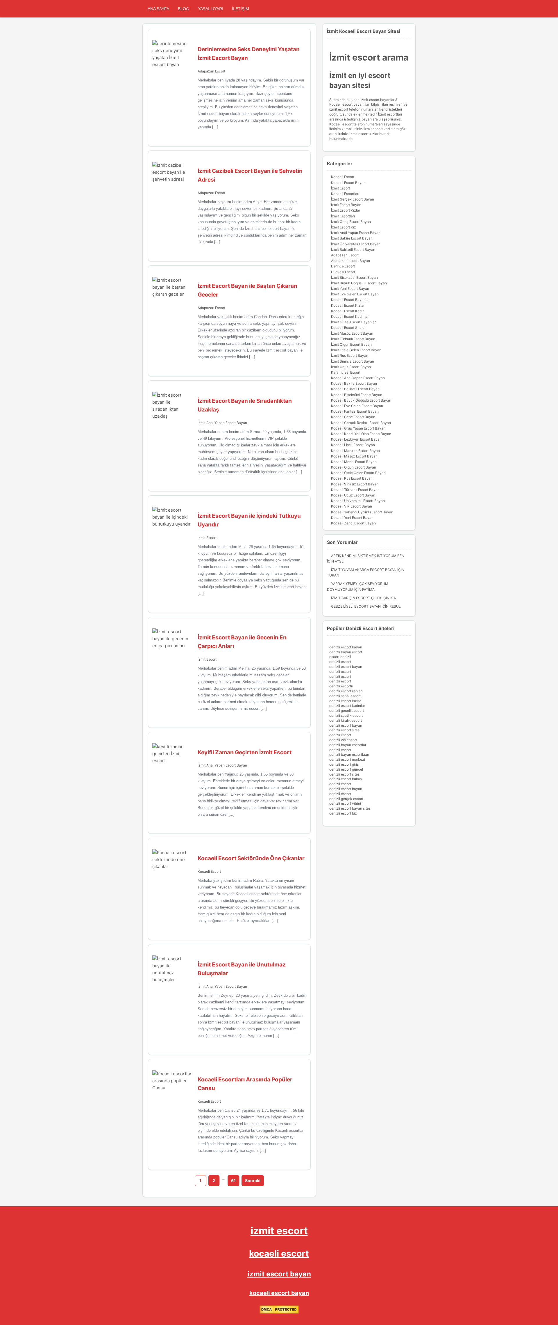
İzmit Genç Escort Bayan (351, 221)
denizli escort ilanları (346, 691)
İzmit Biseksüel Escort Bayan (354, 277)
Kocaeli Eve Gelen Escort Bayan (357, 406)
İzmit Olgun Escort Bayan (351, 344)
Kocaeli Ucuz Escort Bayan (353, 495)
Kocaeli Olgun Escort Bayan (353, 467)
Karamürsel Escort (345, 372)
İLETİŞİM (240, 8)
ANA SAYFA (158, 8)
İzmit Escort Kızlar (345, 210)
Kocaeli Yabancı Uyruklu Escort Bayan (362, 512)
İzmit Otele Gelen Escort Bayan (356, 350)
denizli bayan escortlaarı (349, 754)
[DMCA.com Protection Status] (279, 1312)
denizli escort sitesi (344, 730)
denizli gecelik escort (346, 710)
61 (233, 1180)
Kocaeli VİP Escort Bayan (351, 506)
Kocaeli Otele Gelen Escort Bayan (358, 473)
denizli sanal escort (345, 696)
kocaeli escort (279, 1253)
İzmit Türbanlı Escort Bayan (353, 339)
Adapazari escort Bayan (350, 260)
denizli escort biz (343, 813)
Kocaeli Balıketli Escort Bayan (355, 389)
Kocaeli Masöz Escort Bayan (354, 456)
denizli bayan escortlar (347, 745)
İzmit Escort (207, 537)
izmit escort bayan (279, 1274)
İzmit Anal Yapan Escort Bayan (222, 423)
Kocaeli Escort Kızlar (347, 305)
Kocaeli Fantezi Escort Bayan (355, 411)
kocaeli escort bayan (279, 1292)
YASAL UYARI (210, 8)
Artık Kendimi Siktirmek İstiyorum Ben (367, 556)
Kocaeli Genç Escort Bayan (353, 417)
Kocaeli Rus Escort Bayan (352, 478)
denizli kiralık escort (345, 720)
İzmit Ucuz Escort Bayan (351, 367)
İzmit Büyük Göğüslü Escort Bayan (359, 283)
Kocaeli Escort (209, 871)
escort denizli (340, 656)
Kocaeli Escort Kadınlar (350, 316)
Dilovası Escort (343, 272)
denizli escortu (341, 686)
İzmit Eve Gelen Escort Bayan (355, 294)
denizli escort (340, 661)
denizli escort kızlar (345, 701)
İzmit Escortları (343, 216)
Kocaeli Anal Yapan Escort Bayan (358, 378)
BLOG (183, 8)
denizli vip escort (343, 740)
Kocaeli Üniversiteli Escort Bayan (358, 501)
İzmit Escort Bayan (346, 205)
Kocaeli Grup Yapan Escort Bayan (358, 428)
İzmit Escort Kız (343, 227)
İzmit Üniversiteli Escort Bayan (355, 244)
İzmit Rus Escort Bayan (349, 355)
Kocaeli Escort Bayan (348, 182)
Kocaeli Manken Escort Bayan (355, 450)
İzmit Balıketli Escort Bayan (353, 249)
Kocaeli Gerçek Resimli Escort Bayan (361, 423)
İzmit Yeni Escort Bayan (350, 288)
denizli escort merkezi (347, 759)
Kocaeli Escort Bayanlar (350, 299)
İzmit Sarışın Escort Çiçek (356, 598)
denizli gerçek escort (346, 799)
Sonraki (252, 1180)
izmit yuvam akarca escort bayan (363, 569)
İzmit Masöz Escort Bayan (352, 333)
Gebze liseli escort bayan (356, 606)
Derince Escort (343, 266)
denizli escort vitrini (345, 803)
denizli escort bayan (345, 647)
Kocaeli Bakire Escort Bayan (354, 383)
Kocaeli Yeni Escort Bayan (352, 517)
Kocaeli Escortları (345, 193)
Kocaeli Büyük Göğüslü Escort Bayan (361, 400)
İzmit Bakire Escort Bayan (352, 238)
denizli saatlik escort (346, 715)
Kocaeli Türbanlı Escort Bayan (355, 489)
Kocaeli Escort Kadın (347, 311)
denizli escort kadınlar (347, 705)
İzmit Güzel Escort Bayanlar (353, 322)
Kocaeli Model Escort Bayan (354, 462)
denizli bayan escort (345, 652)
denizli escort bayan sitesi (350, 808)
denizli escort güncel (346, 769)
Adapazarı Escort (211, 71)
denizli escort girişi (344, 764)
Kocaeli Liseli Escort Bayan (353, 445)
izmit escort (279, 1231)
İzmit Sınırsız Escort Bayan (352, 361)
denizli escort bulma (345, 779)
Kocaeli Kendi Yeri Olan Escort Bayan (361, 434)
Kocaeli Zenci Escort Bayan (353, 523)
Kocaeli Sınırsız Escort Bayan (354, 484)
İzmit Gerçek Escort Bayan (352, 199)
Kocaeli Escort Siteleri (348, 327)
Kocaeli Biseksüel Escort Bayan (356, 395)
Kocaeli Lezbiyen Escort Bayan (356, 439)
